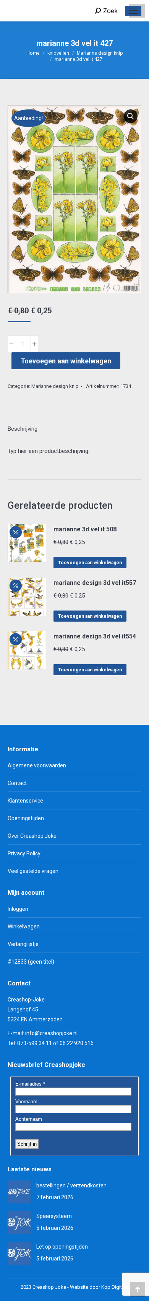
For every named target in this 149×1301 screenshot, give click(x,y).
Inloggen (18, 909)
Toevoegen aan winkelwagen (66, 361)
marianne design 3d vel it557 (94, 582)
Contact (17, 783)
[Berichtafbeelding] (19, 1192)
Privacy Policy (24, 853)
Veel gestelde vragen (33, 871)
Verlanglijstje (23, 944)
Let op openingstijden (62, 1247)
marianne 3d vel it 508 (85, 529)
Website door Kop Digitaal (99, 1287)
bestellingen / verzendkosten (71, 1185)
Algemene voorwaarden (37, 765)
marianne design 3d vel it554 (94, 636)
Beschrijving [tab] (22, 428)
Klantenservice (25, 801)
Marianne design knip (55, 386)
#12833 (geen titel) (31, 962)
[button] (131, 116)
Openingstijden (26, 818)
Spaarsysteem (54, 1216)
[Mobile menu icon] (133, 11)
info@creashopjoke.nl (51, 1033)
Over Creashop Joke (32, 836)
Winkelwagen (24, 926)
